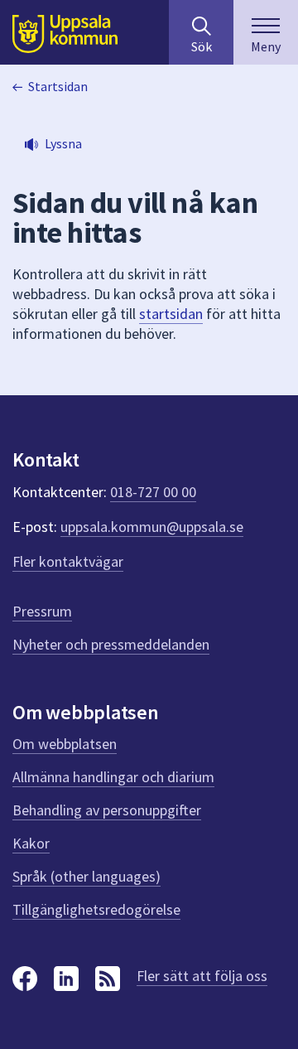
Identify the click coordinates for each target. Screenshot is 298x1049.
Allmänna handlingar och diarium (113, 776)
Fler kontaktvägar (67, 561)
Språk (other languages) (86, 876)
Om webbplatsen (64, 743)
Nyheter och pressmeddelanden (110, 644)
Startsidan (58, 86)
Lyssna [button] (63, 143)
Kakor (31, 843)
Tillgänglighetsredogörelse (96, 909)
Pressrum (42, 611)
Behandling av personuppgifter (106, 809)
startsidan (171, 313)
